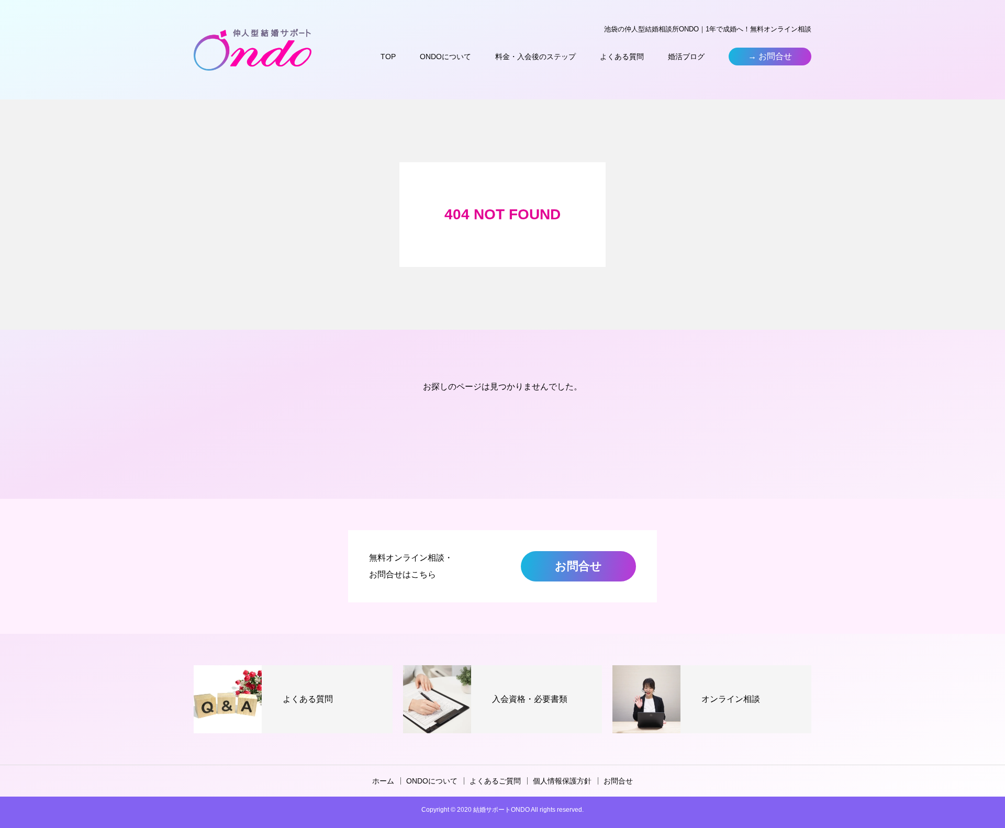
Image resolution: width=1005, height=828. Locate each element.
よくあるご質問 (495, 781)
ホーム (383, 781)
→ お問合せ (770, 56)
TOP (388, 56)
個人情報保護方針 (562, 781)
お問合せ (578, 566)
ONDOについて (445, 56)
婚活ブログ (686, 56)
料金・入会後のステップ (535, 56)
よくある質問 (622, 56)
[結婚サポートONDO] (252, 50)
